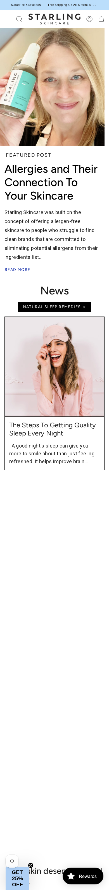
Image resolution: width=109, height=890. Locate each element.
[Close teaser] (31, 865)
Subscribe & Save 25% (26, 5)
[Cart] (101, 19)
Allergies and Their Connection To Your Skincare (51, 182)
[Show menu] (7, 19)
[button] (17, 878)
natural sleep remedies (52, 307)
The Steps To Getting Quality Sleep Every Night (52, 429)
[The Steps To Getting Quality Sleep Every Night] (54, 366)
